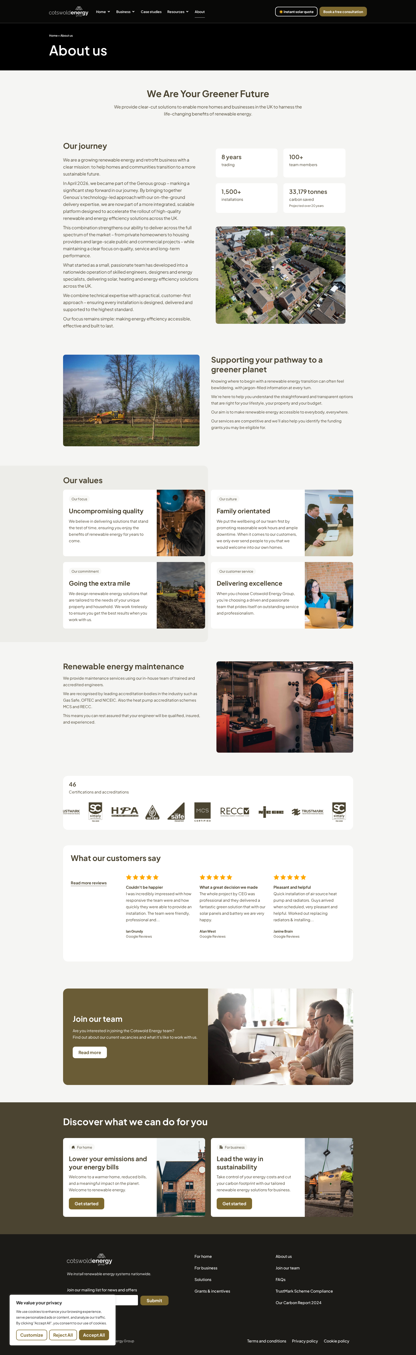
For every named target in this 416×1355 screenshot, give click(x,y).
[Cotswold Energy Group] (89, 1259)
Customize (31, 1335)
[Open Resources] (187, 11)
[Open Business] (133, 11)
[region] (63, 1320)
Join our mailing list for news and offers (102, 1289)
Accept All (94, 1335)
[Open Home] (108, 11)
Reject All (63, 1335)
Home (53, 35)
